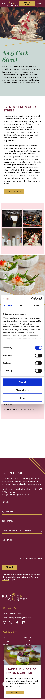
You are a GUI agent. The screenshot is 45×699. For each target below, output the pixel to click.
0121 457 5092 (15, 614)
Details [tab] (23, 305)
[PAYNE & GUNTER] (10, 3)
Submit (9, 567)
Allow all (22, 382)
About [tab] (37, 305)
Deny (22, 398)
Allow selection (22, 390)
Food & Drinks (6, 643)
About (6, 638)
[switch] (38, 355)
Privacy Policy (20, 577)
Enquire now (27, 3)
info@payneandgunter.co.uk (15, 495)
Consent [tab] (8, 305)
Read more (15, 692)
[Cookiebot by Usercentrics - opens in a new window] (31, 298)
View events (14, 192)
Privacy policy (27, 639)
